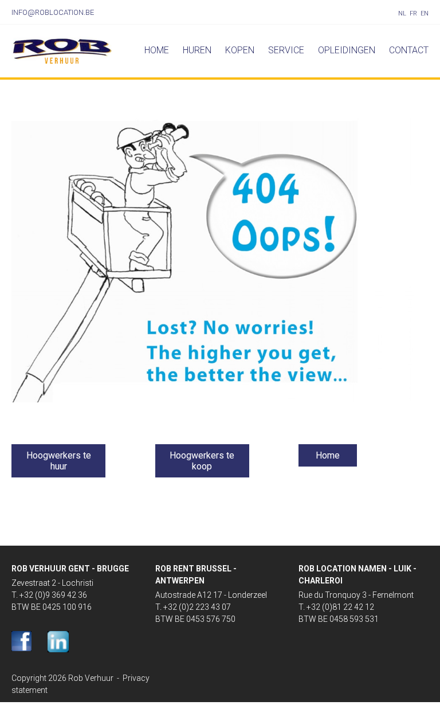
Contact (409, 50)
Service (286, 50)
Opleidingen (346, 50)
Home (156, 50)
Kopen (239, 50)
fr (413, 13)
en (425, 13)
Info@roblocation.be (52, 12)
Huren (197, 50)
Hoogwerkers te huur (58, 461)
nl (402, 13)
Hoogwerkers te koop (202, 461)
